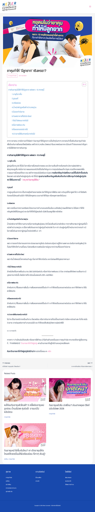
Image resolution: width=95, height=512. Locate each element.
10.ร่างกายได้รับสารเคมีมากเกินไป (23, 134)
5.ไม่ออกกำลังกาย (18, 112)
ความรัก (37, 481)
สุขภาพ (8, 471)
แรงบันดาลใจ (68, 481)
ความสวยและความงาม (11, 488)
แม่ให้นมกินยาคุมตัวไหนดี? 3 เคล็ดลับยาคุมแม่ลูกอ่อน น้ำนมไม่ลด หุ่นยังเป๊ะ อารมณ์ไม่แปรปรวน (24, 408)
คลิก (49, 351)
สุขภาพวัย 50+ (9, 491)
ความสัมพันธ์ (40, 471)
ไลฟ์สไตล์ (68, 471)
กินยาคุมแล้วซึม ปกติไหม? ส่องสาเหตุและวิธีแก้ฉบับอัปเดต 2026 (69, 407)
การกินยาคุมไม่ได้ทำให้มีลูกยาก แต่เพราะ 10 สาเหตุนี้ (26, 90)
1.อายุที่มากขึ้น (17, 94)
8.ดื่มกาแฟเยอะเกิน (18, 125)
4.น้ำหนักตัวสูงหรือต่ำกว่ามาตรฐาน (24, 107)
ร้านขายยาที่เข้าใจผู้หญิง (29, 343)
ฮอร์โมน (6, 459)
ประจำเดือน (8, 484)
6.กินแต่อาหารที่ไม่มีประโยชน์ (21, 116)
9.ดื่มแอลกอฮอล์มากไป (20, 129)
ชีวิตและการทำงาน (69, 484)
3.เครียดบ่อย (16, 103)
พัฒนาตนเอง (68, 477)
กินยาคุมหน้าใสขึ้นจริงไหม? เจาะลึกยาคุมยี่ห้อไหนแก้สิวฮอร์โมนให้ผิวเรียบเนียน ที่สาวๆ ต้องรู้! (25, 452)
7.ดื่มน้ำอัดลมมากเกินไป (20, 120)
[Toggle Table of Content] (83, 84)
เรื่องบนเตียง (38, 477)
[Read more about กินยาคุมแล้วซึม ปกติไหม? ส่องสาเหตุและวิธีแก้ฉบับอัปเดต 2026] (70, 390)
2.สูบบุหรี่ (15, 98)
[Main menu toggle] (90, 6)
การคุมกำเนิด (12, 75)
